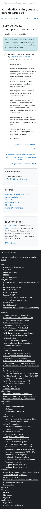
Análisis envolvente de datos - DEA (17, 426)
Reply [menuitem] (33, 148)
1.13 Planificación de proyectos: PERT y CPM (20, 376)
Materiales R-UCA (10, 290)
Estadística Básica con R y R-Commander (19, 399)
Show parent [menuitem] (30, 144)
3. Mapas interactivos (11, 388)
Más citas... (10, 243)
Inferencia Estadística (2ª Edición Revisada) (19, 396)
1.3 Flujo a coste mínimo (13, 323)
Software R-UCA (9, 302)
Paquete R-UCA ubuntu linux (15, 300)
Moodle (8, 205)
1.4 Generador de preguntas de (15, 325)
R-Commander (11, 225)
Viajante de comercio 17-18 (15, 467)
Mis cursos (7, 495)
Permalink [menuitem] (18, 144)
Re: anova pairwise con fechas (37, 18)
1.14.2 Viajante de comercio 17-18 (16, 383)
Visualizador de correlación (15, 411)
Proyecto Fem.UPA (10, 477)
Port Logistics (8, 485)
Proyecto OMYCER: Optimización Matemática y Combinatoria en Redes (20, 481)
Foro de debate (24, 18)
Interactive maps (12, 202)
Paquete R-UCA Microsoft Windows (17, 297)
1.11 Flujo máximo (10, 371)
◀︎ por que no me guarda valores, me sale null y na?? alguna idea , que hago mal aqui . (20, 157)
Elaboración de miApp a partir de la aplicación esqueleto (17, 422)
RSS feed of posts (18, 179)
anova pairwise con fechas (29, 18)
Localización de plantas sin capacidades (19, 459)
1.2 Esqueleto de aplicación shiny (16, 320)
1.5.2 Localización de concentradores (17, 343)
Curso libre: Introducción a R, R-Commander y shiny (21, 308)
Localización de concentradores (16, 457)
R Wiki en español (10, 292)
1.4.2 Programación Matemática (15, 330)
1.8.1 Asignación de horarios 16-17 (17, 353)
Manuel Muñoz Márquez (20, 56)
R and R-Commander (14, 208)
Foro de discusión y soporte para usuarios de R (15, 18)
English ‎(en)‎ (6, 500)
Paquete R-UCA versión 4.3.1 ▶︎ (24, 164)
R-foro (3, 259)
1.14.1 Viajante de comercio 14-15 (16, 381)
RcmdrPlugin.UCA (10, 305)
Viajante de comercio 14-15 (15, 464)
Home (2, 18)
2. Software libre (9, 386)
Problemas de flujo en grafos (15, 454)
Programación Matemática (14, 406)
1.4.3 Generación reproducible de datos (18, 333)
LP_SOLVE (7, 269)
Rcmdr (8, 228)
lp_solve (8, 200)
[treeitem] (20, 178)
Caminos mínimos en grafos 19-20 (17, 447)
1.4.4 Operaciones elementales (15, 335)
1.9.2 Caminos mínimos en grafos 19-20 (19, 363)
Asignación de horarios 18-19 (16, 439)
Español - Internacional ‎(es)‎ (13, 505)
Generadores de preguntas (13, 267)
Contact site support (12, 252)
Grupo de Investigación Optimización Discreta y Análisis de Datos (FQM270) (21, 473)
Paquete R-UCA (9, 295)
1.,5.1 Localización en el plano (15, 340)
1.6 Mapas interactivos (12, 345)
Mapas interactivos (10, 272)
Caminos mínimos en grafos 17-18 (17, 444)
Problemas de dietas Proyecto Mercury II (20, 449)
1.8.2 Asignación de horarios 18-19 (17, 355)
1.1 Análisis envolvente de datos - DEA (18, 318)
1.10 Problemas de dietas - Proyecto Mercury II (21, 367)
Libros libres (6, 391)
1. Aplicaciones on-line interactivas (16, 315)
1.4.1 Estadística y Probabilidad (15, 328)
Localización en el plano (13, 429)
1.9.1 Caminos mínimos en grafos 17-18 (19, 361)
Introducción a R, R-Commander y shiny (19, 419)
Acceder (6, 492)
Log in (36, 3)
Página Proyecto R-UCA (12, 287)
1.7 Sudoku (7, 348)
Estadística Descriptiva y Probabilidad (17, 394)
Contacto (4, 487)
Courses (5, 18)
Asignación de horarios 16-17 (16, 437)
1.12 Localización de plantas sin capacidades (20, 373)
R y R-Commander (10, 277)
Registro (6, 497)
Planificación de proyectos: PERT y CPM (19, 452)
